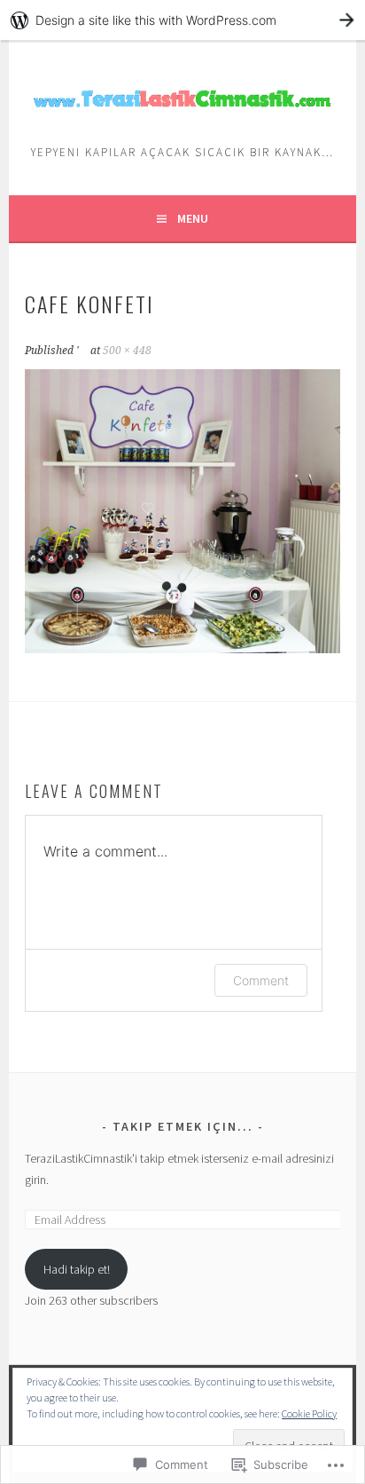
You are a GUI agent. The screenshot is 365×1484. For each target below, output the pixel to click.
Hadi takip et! (76, 1269)
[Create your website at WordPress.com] (182, 20)
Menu (192, 218)
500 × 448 (127, 350)
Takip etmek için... (183, 1126)
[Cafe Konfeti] (182, 648)
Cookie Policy (309, 1413)
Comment (261, 980)
